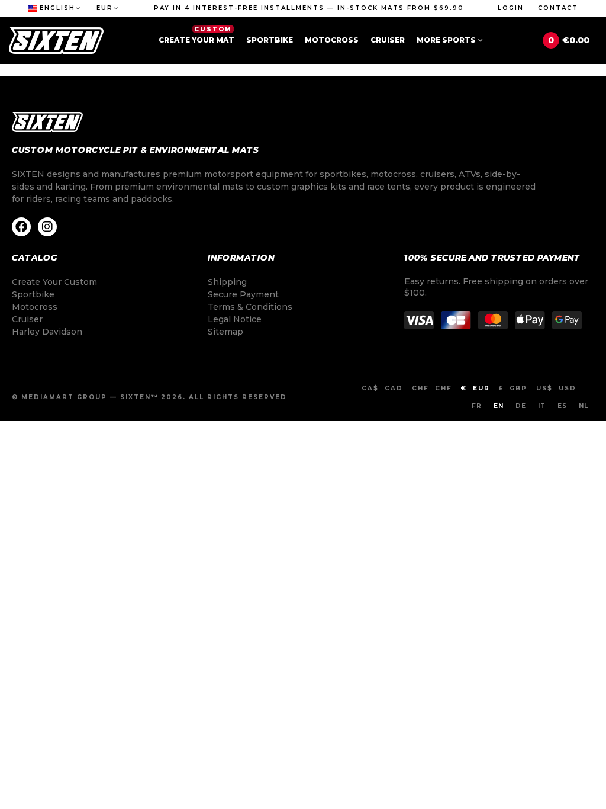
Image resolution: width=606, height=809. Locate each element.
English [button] (57, 8)
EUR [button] (104, 8)
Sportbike (269, 40)
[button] (309, 8)
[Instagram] (47, 226)
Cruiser (387, 40)
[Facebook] (21, 226)
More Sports (446, 40)
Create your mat (196, 34)
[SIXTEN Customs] (56, 40)
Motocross (332, 40)
